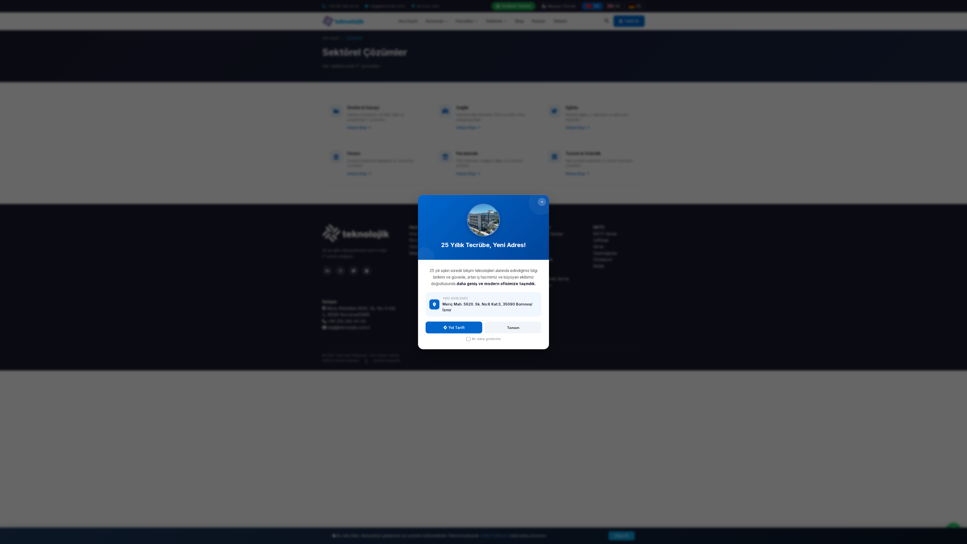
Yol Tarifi (456, 327)
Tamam (513, 327)
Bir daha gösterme (486, 339)
